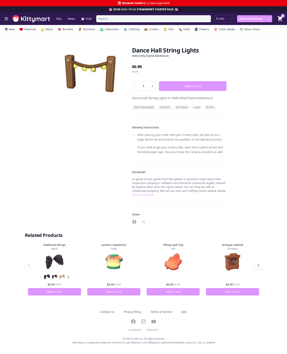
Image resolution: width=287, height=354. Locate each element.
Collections (112, 29)
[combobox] (153, 18)
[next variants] (68, 277)
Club (89, 18)
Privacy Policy (132, 312)
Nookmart (135, 330)
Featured (30, 29)
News (71, 18)
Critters (154, 29)
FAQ (59, 18)
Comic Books (227, 29)
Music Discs (252, 29)
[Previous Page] (29, 265)
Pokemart (152, 330)
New (12, 29)
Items (49, 29)
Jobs (184, 312)
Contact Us (107, 312)
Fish (171, 29)
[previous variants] (41, 277)
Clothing (134, 29)
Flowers (204, 29)
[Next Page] (258, 265)
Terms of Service (142, 195)
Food (186, 29)
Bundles (67, 29)
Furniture (89, 29)
